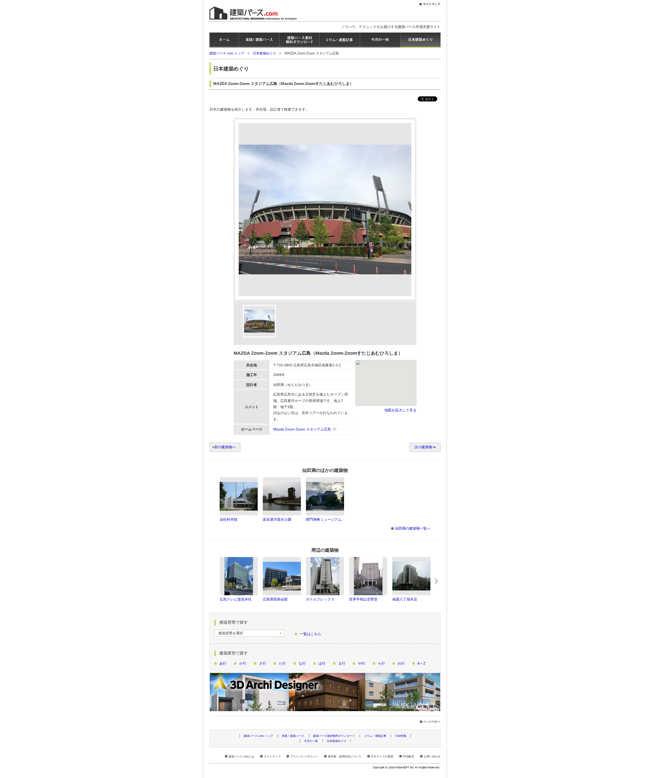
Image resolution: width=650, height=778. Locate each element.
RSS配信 (408, 756)
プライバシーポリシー (304, 756)
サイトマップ (272, 756)
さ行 (262, 663)
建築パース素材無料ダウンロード (299, 40)
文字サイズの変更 (382, 756)
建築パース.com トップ (226, 53)
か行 (242, 663)
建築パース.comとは (241, 756)
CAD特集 (401, 735)
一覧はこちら (310, 634)
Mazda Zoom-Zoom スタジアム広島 (302, 429)
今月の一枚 (380, 40)
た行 (282, 663)
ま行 (341, 663)
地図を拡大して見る (400, 410)
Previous (213, 581)
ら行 (381, 663)
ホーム (224, 40)
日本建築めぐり (420, 40)
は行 (322, 663)
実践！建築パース (259, 40)
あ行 (222, 663)
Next (436, 581)
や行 (361, 663)
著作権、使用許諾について (344, 756)
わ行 (401, 663)
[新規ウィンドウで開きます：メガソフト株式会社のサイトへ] (407, 768)
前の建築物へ (225, 447)
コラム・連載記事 (340, 40)
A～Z (421, 663)
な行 (302, 663)
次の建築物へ (425, 447)
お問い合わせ (432, 756)
